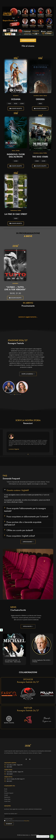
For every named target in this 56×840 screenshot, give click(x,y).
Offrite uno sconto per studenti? (20, 530)
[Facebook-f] (26, 759)
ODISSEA (40, 99)
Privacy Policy (26, 820)
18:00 (12, 293)
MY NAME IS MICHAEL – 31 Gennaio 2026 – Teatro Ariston (13, 661)
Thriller (18, 150)
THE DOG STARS (40, 156)
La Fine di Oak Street (15, 214)
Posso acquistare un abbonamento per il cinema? (27, 516)
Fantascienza (13, 210)
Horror (13, 150)
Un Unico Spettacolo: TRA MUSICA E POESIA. (41, 661)
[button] (36, 33)
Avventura (15, 95)
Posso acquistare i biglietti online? (21, 535)
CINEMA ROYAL (8, 777)
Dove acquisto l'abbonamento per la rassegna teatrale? (25, 509)
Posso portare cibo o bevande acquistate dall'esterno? (22, 523)
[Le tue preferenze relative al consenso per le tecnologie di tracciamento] (1, 630)
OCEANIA (15, 99)
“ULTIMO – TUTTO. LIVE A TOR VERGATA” (15, 288)
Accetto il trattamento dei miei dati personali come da (17, 820)
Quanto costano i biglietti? (18, 490)
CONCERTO (15, 283)
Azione (41, 95)
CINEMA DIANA (8, 769)
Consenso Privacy (8, 818)
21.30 (18, 293)
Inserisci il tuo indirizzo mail (10, 813)
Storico (45, 95)
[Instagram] (30, 759)
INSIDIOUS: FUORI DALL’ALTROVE (16, 155)
